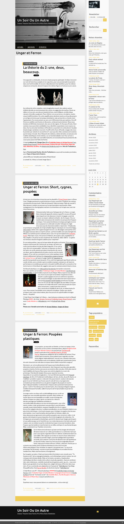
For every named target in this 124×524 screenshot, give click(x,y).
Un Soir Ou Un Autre (33, 20)
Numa (91, 269)
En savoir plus (83, 522)
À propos (42, 47)
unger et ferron (66, 165)
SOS (90, 51)
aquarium (57, 258)
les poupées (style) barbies (52, 280)
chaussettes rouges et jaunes (53, 256)
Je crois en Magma (95, 43)
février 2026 (92, 137)
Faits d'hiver (66, 312)
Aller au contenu (5, 1)
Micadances (43, 301)
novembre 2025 (93, 142)
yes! (24, 490)
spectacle (101, 327)
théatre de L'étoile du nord (50, 146)
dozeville (92, 211)
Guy (24, 149)
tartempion (93, 278)
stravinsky (72, 488)
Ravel (33, 314)
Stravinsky (28, 314)
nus (24, 314)
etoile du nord (57, 165)
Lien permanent (29, 165)
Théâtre (91, 317)
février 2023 (92, 155)
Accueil (20, 47)
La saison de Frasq (95, 78)
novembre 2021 (93, 161)
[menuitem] (20, 46)
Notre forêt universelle (97, 70)
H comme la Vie (94, 107)
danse (51, 165)
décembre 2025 (93, 140)
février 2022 (92, 158)
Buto (96, 339)
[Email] (98, 304)
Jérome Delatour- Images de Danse (57, 307)
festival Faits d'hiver (58, 301)
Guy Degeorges (94, 200)
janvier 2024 (92, 153)
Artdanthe (92, 335)
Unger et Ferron (57, 312)
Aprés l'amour (100, 241)
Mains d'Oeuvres (98, 331)
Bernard (91, 231)
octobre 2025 (93, 145)
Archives (31, 47)
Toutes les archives (94, 164)
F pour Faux (93, 115)
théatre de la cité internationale (94, 322)
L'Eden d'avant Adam (96, 123)
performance (93, 327)
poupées (58, 488)
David (91, 241)
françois (91, 259)
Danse (43, 165)
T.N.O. (99, 335)
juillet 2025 (92, 150)
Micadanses (73, 312)
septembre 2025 (93, 148)
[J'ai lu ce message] (122, 522)
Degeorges (92, 221)
